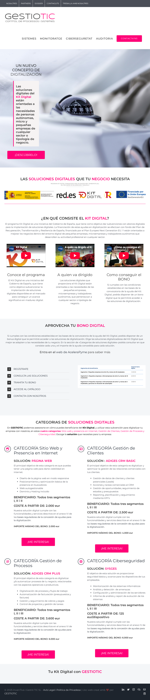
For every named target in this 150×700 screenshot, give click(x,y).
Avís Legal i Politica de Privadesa (62, 690)
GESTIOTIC (10, 693)
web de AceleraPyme (71, 352)
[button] (38, 369)
